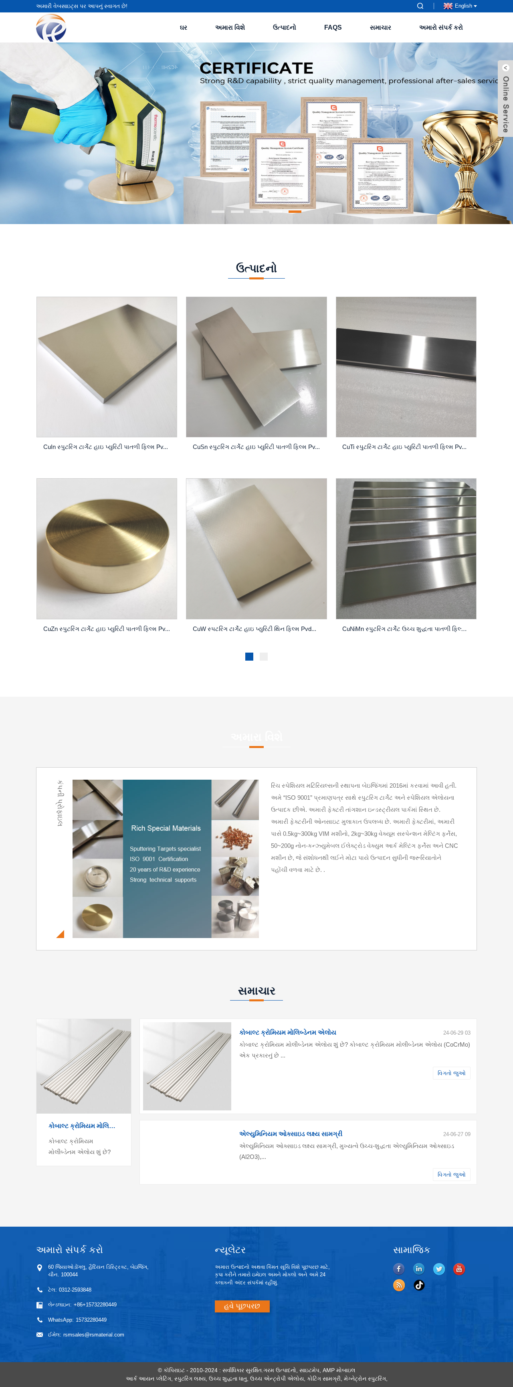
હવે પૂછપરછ (242, 1306)
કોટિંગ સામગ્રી (324, 1378)
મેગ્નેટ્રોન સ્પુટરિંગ (365, 1378)
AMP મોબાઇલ (339, 1370)
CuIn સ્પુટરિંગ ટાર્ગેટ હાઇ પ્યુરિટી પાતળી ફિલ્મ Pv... (105, 446)
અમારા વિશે (230, 27)
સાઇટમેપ (309, 1370)
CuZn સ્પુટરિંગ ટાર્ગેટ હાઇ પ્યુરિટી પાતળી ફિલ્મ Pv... (106, 628)
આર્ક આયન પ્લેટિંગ (148, 1378)
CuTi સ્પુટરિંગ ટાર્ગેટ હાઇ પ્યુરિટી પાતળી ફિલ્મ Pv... (404, 446)
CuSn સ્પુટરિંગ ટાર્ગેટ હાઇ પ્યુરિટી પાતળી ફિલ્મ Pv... (256, 446)
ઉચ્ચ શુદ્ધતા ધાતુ (228, 1378)
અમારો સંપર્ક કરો (441, 27)
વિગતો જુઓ (452, 1073)
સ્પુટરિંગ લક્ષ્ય (190, 1378)
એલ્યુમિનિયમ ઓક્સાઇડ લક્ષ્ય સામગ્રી (291, 1133)
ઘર (183, 27)
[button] (42, 133)
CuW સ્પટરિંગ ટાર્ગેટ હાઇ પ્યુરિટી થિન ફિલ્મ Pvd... (254, 628)
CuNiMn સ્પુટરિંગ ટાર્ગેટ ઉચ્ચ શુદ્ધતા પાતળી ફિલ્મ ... (407, 628)
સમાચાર (380, 27)
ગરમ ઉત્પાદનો (279, 1370)
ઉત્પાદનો (284, 27)
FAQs (333, 27)
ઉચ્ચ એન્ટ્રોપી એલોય (277, 1378)
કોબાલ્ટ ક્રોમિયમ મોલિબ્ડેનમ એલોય (83, 1125)
